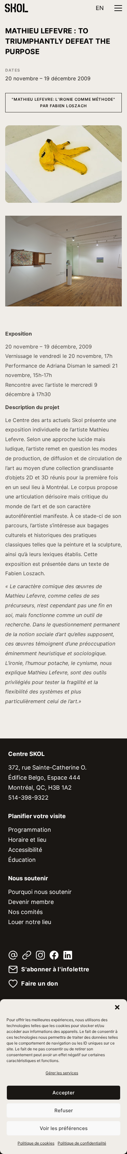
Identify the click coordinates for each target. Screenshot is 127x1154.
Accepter (63, 1093)
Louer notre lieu (29, 922)
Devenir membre (31, 901)
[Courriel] (13, 955)
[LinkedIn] (68, 955)
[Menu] (118, 8)
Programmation (29, 829)
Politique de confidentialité (82, 1143)
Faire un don (39, 983)
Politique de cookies (36, 1143)
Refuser (63, 1110)
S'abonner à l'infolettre (55, 969)
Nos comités (25, 911)
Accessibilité (25, 849)
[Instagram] (40, 955)
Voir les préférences (64, 1128)
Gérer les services (62, 1072)
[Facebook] (54, 955)
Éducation (22, 859)
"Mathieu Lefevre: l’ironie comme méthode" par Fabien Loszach (63, 102)
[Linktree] (27, 955)
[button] (117, 1007)
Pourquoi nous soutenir (40, 891)
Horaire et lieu (27, 839)
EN (100, 8)
